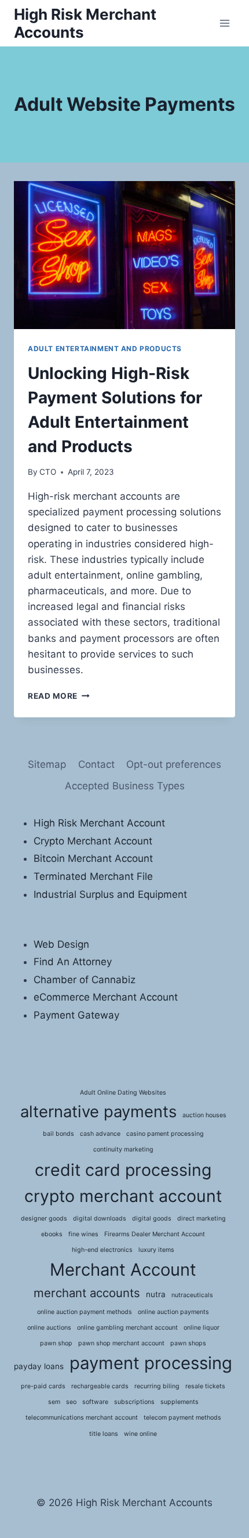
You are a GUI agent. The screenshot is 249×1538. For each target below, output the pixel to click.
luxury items (156, 1250)
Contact (96, 764)
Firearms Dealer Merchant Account (154, 1234)
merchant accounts (87, 1293)
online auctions (49, 1327)
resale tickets (205, 1386)
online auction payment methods (84, 1312)
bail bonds (58, 1134)
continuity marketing (123, 1149)
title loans (103, 1434)
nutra (156, 1294)
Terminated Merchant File (93, 876)
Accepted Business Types (125, 786)
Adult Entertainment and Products (105, 348)
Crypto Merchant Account (93, 841)
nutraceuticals (192, 1295)
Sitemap (47, 764)
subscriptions (134, 1402)
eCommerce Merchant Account (106, 997)
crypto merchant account (123, 1196)
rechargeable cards (100, 1386)
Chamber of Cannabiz (85, 979)
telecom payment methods (182, 1417)
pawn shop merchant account (121, 1343)
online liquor (201, 1327)
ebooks (52, 1234)
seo (71, 1402)
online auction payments (173, 1312)
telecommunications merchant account (81, 1417)
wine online (140, 1434)
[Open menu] (224, 23)
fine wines (83, 1234)
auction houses (204, 1115)
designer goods (44, 1218)
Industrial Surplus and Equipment (110, 894)
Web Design (61, 944)
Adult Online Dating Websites (123, 1092)
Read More (59, 696)
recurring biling (157, 1386)
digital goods (151, 1218)
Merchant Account (123, 1269)
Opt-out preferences (173, 764)
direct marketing (201, 1218)
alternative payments (98, 1111)
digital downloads (99, 1218)
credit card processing (123, 1170)
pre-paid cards (43, 1386)
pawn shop (56, 1343)
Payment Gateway (76, 1015)
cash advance (100, 1134)
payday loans (39, 1366)
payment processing (150, 1363)
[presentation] (124, 255)
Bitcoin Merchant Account (93, 858)
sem (54, 1402)
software (95, 1402)
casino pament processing (165, 1134)
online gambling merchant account (127, 1327)
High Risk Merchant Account (99, 823)
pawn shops (188, 1343)
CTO (47, 471)
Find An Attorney (73, 961)
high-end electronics (102, 1250)
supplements (179, 1402)
